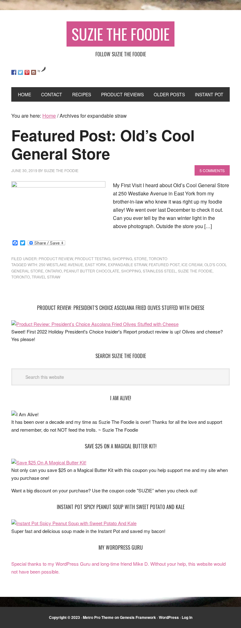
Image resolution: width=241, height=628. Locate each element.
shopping (122, 258)
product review (56, 258)
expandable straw (127, 264)
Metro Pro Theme (98, 617)
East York (95, 264)
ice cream (191, 264)
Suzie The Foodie (120, 34)
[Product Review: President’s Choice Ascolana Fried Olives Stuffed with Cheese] (95, 324)
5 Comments (212, 170)
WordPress (169, 617)
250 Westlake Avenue (61, 264)
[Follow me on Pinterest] (26, 72)
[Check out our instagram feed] (33, 72)
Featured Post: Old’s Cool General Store (103, 144)
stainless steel (159, 270)
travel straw (46, 276)
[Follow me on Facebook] (13, 72)
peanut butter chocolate (91, 270)
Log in (187, 617)
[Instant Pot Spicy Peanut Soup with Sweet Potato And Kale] (74, 523)
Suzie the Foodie (195, 270)
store (140, 258)
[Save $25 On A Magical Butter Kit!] (48, 462)
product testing (92, 258)
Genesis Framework (138, 617)
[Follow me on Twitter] (20, 72)
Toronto (158, 258)
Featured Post (164, 264)
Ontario (53, 270)
